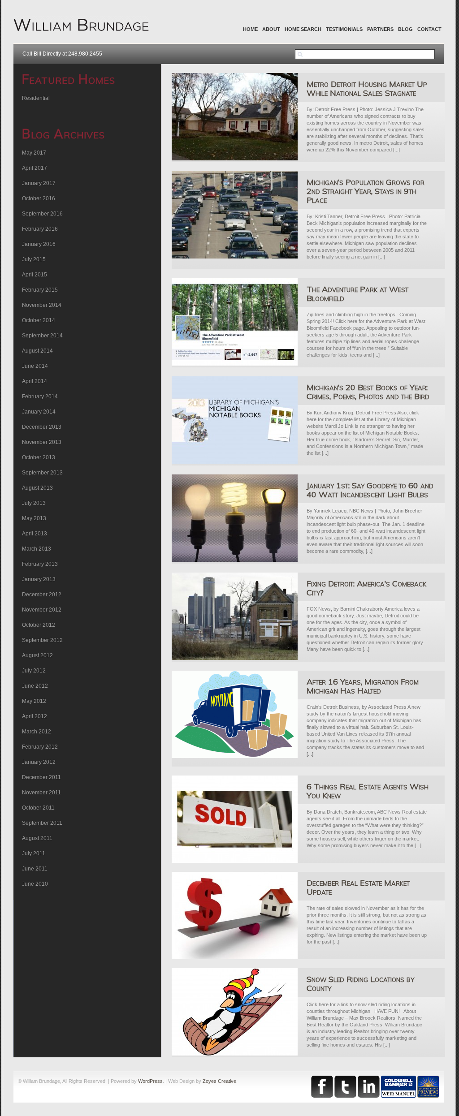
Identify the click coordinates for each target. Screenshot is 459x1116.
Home (250, 29)
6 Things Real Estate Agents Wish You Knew (368, 791)
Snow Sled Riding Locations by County (360, 983)
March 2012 (36, 731)
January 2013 (39, 579)
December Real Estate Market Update (358, 887)
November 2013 (41, 442)
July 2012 (34, 671)
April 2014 (34, 381)
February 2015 (40, 290)
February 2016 (40, 229)
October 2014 (38, 320)
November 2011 (41, 792)
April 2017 (34, 168)
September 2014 (42, 335)
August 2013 (37, 488)
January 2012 (39, 762)
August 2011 (37, 838)
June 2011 (35, 869)
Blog (405, 29)
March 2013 (36, 549)
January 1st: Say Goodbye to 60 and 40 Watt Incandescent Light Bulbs (370, 490)
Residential (36, 98)
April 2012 (34, 716)
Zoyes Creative (219, 1081)
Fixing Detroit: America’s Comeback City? (366, 588)
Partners (380, 29)
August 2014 (37, 351)
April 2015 (34, 274)
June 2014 (35, 366)
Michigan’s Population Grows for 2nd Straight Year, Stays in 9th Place (365, 191)
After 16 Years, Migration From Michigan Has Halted (363, 686)
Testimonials (344, 29)
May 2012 (34, 701)
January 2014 (39, 412)
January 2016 (39, 244)
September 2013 (42, 473)
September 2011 (42, 823)
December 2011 (41, 777)
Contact (429, 29)
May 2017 (34, 153)
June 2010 (35, 884)
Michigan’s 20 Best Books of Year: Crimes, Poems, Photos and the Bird (368, 391)
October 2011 (38, 808)
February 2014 (40, 396)
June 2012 (35, 686)
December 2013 (41, 427)
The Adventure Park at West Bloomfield (357, 293)
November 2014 (41, 305)
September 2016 (42, 214)
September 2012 (42, 640)
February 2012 (40, 747)
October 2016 (38, 198)
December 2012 (41, 594)
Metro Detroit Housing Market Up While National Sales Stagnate (367, 88)
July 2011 (33, 853)
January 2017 (39, 183)
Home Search (303, 29)
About (271, 29)
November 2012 (41, 610)
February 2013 (40, 564)
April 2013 (34, 533)
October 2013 (38, 457)
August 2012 (37, 655)
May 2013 (34, 518)
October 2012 (38, 625)
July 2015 (34, 259)
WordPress (150, 1081)
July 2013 (34, 503)
